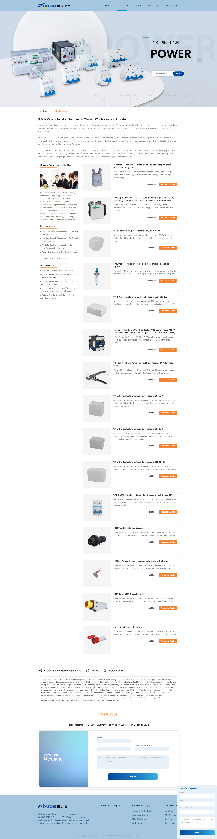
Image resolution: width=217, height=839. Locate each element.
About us (170, 5)
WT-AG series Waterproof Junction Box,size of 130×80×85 (139, 462)
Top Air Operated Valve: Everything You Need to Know (58, 253)
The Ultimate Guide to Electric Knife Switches (59, 259)
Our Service (170, 823)
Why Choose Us (172, 815)
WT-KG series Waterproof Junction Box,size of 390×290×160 (140, 296)
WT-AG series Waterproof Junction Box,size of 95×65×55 (139, 429)
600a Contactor (139, 819)
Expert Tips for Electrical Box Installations (57, 270)
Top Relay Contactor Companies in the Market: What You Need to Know (56, 246)
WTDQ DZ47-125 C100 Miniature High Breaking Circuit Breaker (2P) (143, 495)
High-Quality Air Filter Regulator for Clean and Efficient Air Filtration (59, 276)
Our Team (169, 819)
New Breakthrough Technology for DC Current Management (59, 239)
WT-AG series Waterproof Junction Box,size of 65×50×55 (139, 396)
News (136, 5)
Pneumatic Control (140, 815)
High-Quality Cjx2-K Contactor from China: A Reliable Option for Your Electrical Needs (58, 290)
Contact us (152, 5)
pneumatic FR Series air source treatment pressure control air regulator (141, 265)
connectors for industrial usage (127, 627)
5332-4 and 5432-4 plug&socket (128, 594)
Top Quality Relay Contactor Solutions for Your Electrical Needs (59, 233)
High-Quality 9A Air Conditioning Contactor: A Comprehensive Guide (59, 283)
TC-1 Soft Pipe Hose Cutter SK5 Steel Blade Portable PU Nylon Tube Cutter (143, 364)
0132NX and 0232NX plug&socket (128, 528)
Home (106, 5)
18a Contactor (138, 823)
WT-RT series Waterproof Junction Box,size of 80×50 (136, 230)
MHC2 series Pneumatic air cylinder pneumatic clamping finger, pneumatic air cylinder (142, 166)
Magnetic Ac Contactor (142, 811)
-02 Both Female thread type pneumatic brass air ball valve (140, 561)
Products (121, 5)
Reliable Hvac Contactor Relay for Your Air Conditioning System (57, 296)
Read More (151, 184)
